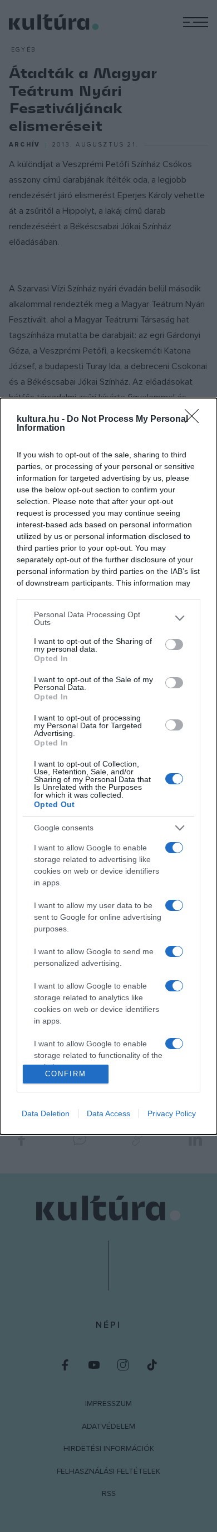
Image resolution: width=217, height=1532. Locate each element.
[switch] (174, 644)
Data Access (108, 1113)
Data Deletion (46, 1113)
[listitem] (108, 618)
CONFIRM (65, 1074)
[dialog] (108, 766)
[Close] (195, 419)
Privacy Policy (171, 1113)
